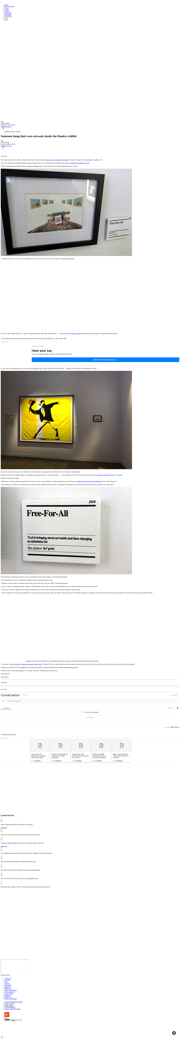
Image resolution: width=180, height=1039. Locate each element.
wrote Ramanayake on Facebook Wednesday (88, 481)
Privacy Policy (8, 993)
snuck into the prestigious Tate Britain (57, 160)
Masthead (7, 987)
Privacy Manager (9, 1007)
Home (6, 5)
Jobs (5, 982)
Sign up (176, 695)
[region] (90, 711)
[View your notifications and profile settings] (177, 708)
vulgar (120, 475)
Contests (7, 11)
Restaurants (7, 15)
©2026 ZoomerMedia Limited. (13, 1002)
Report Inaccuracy (6, 126)
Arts (2, 121)
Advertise (7, 980)
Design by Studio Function (12, 1009)
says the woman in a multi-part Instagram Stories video (26, 664)
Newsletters (7, 985)
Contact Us (7, 978)
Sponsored (4, 828)
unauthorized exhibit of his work (79, 163)
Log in (171, 695)
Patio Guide (8, 13)
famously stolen (76, 333)
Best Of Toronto (9, 6)
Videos (6, 8)
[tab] (6, 708)
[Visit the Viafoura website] (175, 727)
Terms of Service (9, 992)
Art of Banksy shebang (102, 475)
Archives (7, 983)
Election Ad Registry (10, 990)
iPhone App (8, 988)
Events (6, 10)
